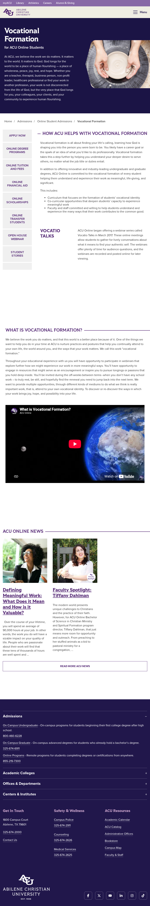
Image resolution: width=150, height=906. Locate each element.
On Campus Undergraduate (20, 725)
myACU (7, 3)
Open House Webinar (17, 237)
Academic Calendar (117, 820)
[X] (99, 896)
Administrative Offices (119, 834)
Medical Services (65, 849)
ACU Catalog (113, 827)
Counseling (61, 834)
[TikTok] (143, 896)
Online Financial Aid (17, 183)
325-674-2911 (62, 825)
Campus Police (64, 820)
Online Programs (13, 755)
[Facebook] (88, 896)
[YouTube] (110, 896)
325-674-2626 (63, 840)
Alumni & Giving (65, 3)
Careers (47, 3)
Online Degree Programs (17, 150)
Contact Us (10, 840)
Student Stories (17, 254)
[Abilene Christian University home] (17, 12)
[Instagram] (132, 896)
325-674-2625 (63, 855)
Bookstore (111, 841)
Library (20, 3)
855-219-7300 (12, 761)
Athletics (33, 3)
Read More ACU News (75, 666)
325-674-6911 (11, 748)
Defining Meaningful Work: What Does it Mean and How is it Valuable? (23, 601)
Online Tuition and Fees (17, 167)
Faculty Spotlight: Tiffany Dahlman (72, 593)
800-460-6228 (12, 736)
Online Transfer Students (17, 219)
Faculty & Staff (114, 855)
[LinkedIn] (121, 896)
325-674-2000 (12, 832)
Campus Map (113, 848)
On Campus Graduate (16, 743)
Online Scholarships (17, 200)
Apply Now (17, 135)
